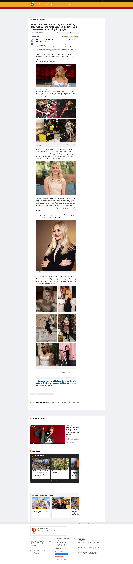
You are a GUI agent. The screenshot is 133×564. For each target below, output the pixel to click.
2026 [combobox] (70, 402)
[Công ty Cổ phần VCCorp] (81, 539)
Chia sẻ (33, 36)
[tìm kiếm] (101, 1)
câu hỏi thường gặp (43, 530)
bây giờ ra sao (50, 394)
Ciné (34, 8)
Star (31, 8)
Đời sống (51, 8)
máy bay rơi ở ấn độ (54, 4)
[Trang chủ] (32, 40)
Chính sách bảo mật (60, 559)
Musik (38, 8)
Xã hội (67, 8)
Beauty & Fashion (44, 8)
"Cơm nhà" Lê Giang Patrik (59, 510)
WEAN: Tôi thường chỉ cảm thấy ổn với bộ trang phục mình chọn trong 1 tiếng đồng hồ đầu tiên (72, 431)
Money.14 (56, 8)
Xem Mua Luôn (89, 8)
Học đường (82, 8)
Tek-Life (86, 523)
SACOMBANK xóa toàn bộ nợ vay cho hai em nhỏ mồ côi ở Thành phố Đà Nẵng (40, 511)
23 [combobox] (58, 402)
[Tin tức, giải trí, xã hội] (37, 4)
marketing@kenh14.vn (61, 545)
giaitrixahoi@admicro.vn (61, 551)
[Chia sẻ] (32, 44)
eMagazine (34, 0)
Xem (76, 402)
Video (95, 8)
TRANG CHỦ (28, 8)
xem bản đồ (34, 545)
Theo (56, 378)
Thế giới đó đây (76, 523)
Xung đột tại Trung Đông (67, 4)
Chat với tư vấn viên (62, 553)
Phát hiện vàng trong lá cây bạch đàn (59, 471)
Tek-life (77, 8)
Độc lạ (48, 19)
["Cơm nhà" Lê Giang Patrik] (61, 503)
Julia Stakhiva (41, 394)
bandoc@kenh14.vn (55, 530)
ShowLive (44, 0)
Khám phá (42, 19)
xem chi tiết (59, 556)
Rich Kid (33, 394)
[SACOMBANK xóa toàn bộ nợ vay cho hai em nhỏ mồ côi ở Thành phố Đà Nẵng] (41, 503)
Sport (49, 523)
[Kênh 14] (34, 531)
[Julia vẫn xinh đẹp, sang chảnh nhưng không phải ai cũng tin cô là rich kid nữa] (56, 245)
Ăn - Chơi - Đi (62, 8)
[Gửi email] (38, 36)
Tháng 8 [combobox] (64, 402)
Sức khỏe (72, 8)
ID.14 (39, 0)
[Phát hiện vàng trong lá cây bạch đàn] (60, 464)
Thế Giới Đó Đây (34, 19)
